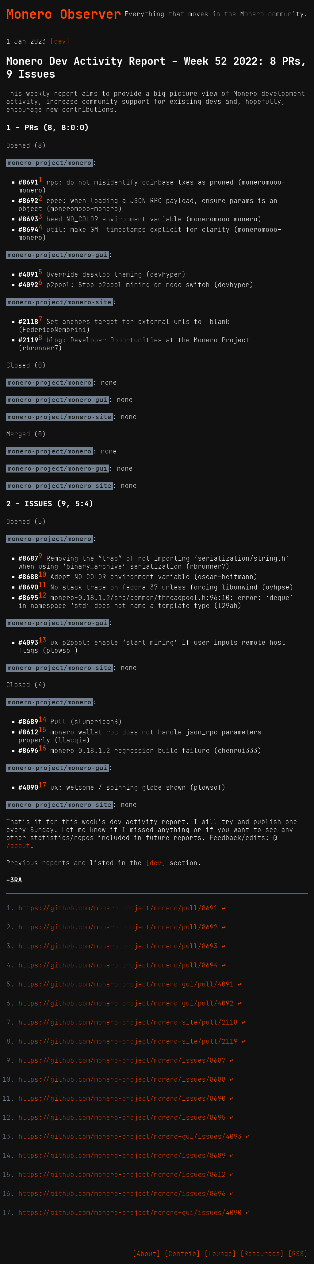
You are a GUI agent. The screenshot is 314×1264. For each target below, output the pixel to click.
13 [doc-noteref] (42, 640)
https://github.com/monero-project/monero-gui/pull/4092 (126, 1003)
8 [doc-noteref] (40, 338)
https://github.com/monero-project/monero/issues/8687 (122, 1060)
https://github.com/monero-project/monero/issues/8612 (122, 1175)
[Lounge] (220, 1254)
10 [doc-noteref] (42, 574)
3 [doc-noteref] (40, 217)
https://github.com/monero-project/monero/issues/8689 (122, 1156)
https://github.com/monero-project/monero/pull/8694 (118, 965)
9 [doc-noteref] (40, 556)
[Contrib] (182, 1254)
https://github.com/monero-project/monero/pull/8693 (118, 946)
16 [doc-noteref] (42, 748)
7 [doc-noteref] (40, 319)
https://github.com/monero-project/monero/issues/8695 (122, 1118)
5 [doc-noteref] (40, 272)
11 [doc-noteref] (42, 585)
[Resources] (262, 1254)
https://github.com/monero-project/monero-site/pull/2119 (128, 1041)
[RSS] (298, 1254)
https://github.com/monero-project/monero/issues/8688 (122, 1079)
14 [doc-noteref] (42, 719)
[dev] (60, 41)
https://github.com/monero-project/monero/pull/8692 (118, 927)
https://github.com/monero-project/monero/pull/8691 (118, 908)
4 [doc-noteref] (40, 227)
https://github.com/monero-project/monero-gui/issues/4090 (130, 1213)
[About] (146, 1254)
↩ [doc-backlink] (224, 908)
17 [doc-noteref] (42, 785)
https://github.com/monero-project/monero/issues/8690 (122, 1099)
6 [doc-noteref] (40, 282)
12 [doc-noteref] (42, 595)
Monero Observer (63, 14)
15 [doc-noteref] (42, 730)
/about (18, 846)
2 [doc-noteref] (40, 198)
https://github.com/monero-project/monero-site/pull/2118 (128, 1022)
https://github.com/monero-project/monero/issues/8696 (122, 1194)
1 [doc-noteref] (40, 180)
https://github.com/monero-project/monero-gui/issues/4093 (130, 1137)
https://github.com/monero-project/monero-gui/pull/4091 (126, 984)
